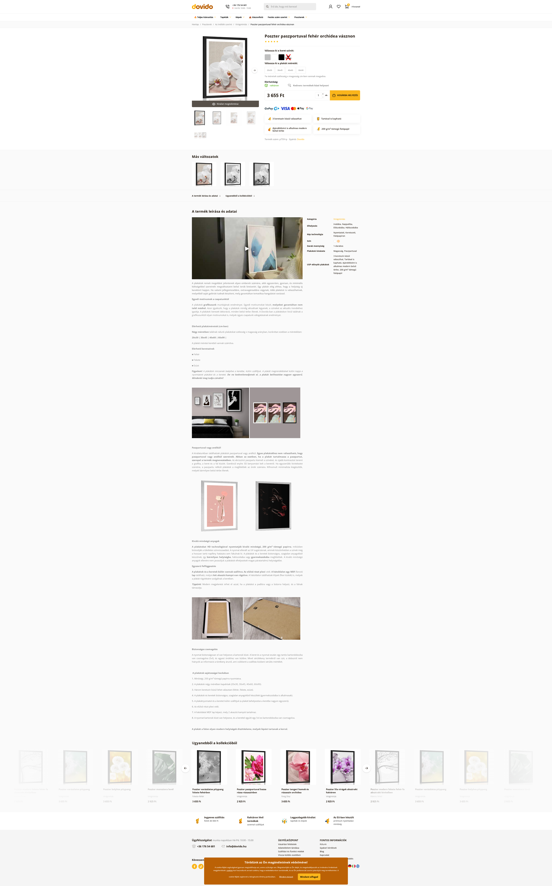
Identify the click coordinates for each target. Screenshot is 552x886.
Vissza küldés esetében (289, 855)
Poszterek (207, 24)
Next (254, 70)
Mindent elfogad (309, 876)
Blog (322, 851)
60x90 (300, 70)
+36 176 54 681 (205, 846)
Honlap (195, 24)
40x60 (290, 70)
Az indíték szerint (223, 24)
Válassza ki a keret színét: (280, 50)
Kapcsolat (324, 855)
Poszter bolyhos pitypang (117, 789)
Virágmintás (241, 24)
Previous (185, 768)
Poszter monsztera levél (161, 789)
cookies (230, 870)
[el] (358, 866)
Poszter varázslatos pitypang (74, 789)
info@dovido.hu (236, 846)
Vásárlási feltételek (287, 844)
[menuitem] (205, 17)
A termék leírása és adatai (205, 195)
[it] (354, 866)
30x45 (279, 70)
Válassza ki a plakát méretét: (281, 63)
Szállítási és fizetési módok (291, 851)
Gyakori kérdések (328, 847)
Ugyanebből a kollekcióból (239, 195)
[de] (350, 866)
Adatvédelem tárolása (288, 847)
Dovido (300, 139)
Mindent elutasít (286, 877)
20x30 (269, 70)
